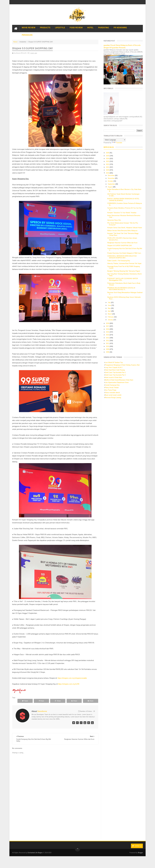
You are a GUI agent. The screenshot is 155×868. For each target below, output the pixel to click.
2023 (108, 161)
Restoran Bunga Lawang (113, 397)
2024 (108, 158)
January (110, 320)
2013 (108, 338)
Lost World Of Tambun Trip (114, 362)
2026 (108, 153)
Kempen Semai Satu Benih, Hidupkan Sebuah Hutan (124, 227)
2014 (108, 335)
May (109, 308)
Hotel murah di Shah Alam (113, 377)
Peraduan (27, 35)
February (111, 317)
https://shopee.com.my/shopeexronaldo (72, 678)
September (111, 184)
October (110, 181)
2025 (108, 156)
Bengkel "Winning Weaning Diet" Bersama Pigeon (123, 271)
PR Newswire (120, 28)
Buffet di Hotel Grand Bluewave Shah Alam (119, 380)
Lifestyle (60, 28)
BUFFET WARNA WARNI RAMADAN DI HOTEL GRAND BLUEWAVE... (123, 199)
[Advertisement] (55, 820)
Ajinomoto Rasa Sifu (114, 220)
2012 (108, 340)
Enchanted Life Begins (35, 852)
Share (42, 701)
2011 (108, 343)
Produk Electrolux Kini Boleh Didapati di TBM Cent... (124, 253)
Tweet (26, 701)
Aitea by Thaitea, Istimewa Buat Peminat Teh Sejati (124, 263)
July (109, 302)
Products (45, 28)
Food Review (76, 28)
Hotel (90, 28)
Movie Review (28, 28)
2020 (108, 170)
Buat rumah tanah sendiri (113, 395)
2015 (108, 332)
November (111, 178)
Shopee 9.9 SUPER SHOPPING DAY (119, 245)
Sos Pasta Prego (110, 390)
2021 (108, 167)
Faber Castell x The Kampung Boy (118, 260)
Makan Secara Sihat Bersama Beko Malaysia (122, 230)
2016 (108, 329)
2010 (108, 346)
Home (15, 42)
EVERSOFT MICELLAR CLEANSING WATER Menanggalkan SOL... (122, 279)
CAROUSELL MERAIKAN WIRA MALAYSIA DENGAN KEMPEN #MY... (122, 257)
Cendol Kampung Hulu (112, 385)
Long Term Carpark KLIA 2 (113, 367)
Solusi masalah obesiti (112, 392)
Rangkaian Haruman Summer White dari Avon (122, 243)
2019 (108, 173)
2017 (108, 326)
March (110, 314)
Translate (119, 142)
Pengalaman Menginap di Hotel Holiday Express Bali (122, 365)
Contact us (138, 846)
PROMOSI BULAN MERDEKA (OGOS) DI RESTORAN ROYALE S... (121, 289)
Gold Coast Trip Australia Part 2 (115, 375)
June (109, 305)
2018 (108, 323)
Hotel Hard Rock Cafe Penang (115, 370)
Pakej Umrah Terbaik (112, 387)
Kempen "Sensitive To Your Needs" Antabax (121, 212)
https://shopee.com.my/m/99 (68, 684)
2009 (108, 349)
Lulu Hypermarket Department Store (117, 382)
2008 (108, 352)
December (111, 175)
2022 (108, 164)
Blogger (140, 852)
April (109, 311)
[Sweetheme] (73, 722)
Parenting (103, 28)
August (110, 187)
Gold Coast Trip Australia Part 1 (115, 372)
